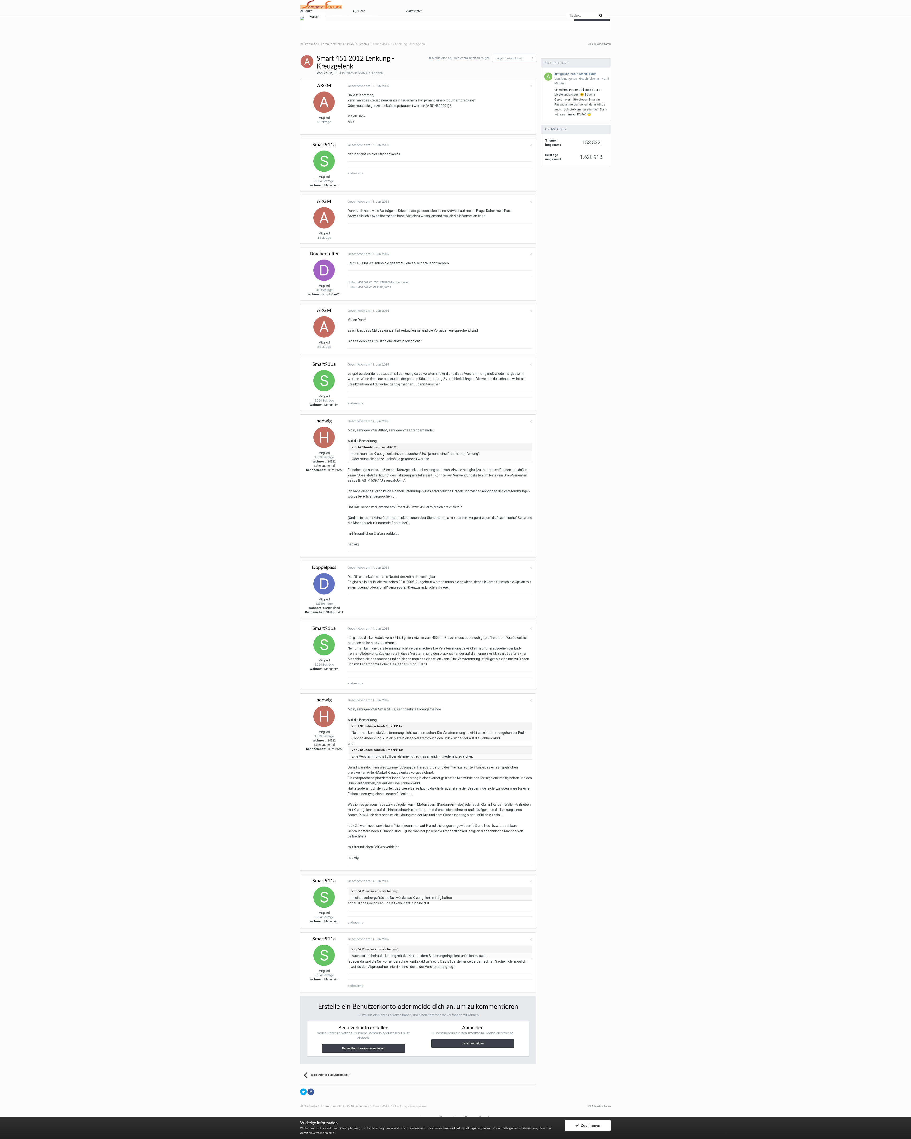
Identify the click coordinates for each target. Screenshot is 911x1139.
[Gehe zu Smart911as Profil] (324, 161)
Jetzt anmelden (473, 1043)
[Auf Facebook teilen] (310, 1092)
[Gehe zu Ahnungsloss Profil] (548, 77)
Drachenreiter (324, 254)
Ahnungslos (569, 78)
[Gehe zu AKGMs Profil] (307, 61)
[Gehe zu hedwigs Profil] (324, 437)
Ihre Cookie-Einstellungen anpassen (467, 1128)
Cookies (320, 1128)
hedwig (324, 421)
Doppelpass (324, 567)
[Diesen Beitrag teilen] (531, 86)
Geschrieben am (368, 86)
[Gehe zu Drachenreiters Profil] (324, 270)
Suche (337, 16)
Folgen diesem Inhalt (509, 58)
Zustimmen (589, 1125)
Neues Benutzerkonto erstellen (363, 1048)
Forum (314, 16)
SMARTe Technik (371, 73)
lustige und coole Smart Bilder (575, 74)
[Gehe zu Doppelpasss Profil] (324, 584)
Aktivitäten (363, 16)
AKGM (327, 73)
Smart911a (324, 144)
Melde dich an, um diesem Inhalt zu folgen (461, 58)
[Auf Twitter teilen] (303, 1092)
